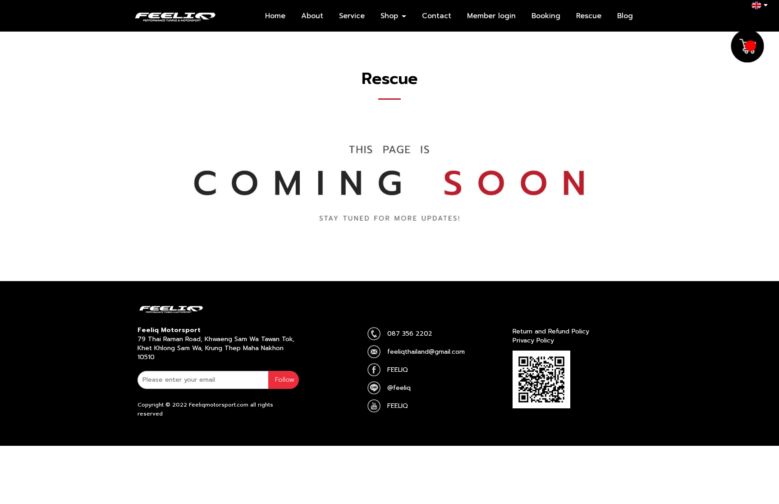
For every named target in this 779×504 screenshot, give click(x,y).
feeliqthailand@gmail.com (426, 351)
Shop (390, 15)
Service (352, 15)
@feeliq (399, 388)
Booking (546, 15)
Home (275, 15)
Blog (625, 15)
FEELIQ (397, 370)
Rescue (588, 15)
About (312, 15)
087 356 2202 (409, 333)
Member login (491, 15)
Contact (436, 15)
